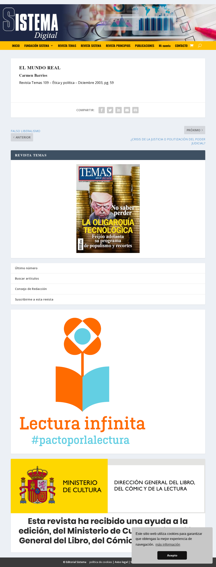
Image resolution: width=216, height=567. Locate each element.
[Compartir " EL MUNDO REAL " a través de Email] (127, 110)
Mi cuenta (164, 45)
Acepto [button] (172, 555)
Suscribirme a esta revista (34, 299)
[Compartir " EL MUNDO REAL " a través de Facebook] (101, 110)
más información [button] (167, 544)
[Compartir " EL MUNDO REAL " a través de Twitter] (110, 110)
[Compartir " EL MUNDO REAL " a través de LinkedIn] (118, 110)
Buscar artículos (27, 278)
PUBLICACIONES (144, 45)
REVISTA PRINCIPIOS (118, 45)
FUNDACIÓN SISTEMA (36, 45)
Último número (26, 268)
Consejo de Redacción (31, 289)
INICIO (16, 45)
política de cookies (100, 562)
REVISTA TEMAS (67, 45)
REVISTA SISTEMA (91, 45)
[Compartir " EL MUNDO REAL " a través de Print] (135, 110)
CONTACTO (181, 45)
